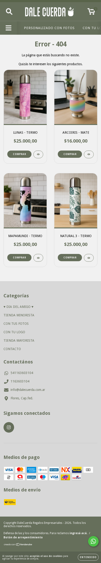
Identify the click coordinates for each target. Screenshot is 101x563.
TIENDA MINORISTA (19, 315)
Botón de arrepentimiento (23, 537)
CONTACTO (12, 349)
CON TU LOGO (14, 332)
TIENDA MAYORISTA (19, 340)
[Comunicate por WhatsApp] (93, 541)
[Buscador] (9, 11)
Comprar (19, 154)
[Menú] (8, 28)
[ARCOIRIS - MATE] (89, 154)
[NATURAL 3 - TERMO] (89, 258)
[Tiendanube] (18, 545)
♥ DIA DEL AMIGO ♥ (18, 307)
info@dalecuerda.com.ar (28, 390)
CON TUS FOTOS (16, 323)
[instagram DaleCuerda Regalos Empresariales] (9, 427)
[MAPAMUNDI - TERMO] (38, 258)
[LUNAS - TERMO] (38, 154)
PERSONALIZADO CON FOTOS (49, 28)
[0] (91, 13)
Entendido (88, 557)
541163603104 (22, 373)
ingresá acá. (78, 533)
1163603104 (20, 381)
